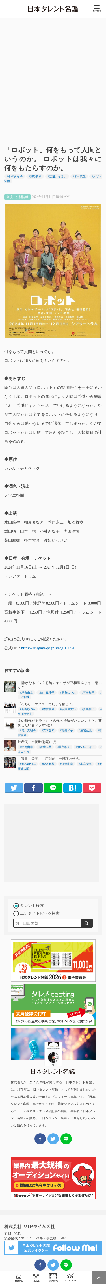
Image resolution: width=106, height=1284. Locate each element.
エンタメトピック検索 (40, 913)
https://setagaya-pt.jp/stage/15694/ (48, 648)
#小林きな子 (15, 176)
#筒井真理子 (46, 692)
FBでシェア (40, 1265)
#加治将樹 (35, 176)
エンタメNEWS (36, 1277)
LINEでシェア (66, 1265)
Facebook (33, 787)
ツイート (53, 1265)
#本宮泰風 (48, 709)
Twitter (14, 787)
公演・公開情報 (53, 1277)
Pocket (92, 787)
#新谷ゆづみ (68, 692)
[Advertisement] (53, 79)
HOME (19, 1277)
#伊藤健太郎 (68, 709)
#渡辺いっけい (56, 176)
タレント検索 (32, 906)
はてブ (72, 787)
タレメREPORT (70, 1277)
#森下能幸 (48, 730)
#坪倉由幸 (26, 692)
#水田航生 (79, 176)
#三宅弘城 (85, 730)
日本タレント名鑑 (53, 9)
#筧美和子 (88, 692)
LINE (53, 787)
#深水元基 (45, 747)
